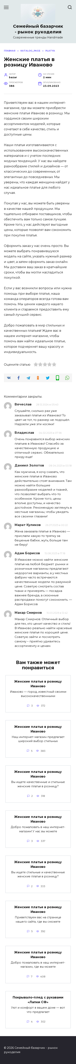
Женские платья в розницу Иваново (38, 684)
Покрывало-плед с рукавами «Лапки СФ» (38, 1000)
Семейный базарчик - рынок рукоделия (38, 29)
